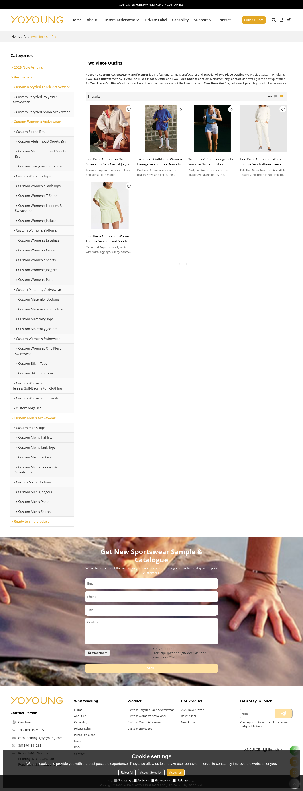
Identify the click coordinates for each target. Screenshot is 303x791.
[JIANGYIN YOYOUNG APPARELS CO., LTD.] (37, 20)
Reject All (127, 772)
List (276, 96)
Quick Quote (254, 20)
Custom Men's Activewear (145, 722)
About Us (80, 716)
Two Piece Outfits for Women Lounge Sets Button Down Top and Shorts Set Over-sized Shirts (160, 162)
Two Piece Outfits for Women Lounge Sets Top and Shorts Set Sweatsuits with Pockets (109, 239)
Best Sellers (188, 716)
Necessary (125, 780)
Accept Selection (151, 772)
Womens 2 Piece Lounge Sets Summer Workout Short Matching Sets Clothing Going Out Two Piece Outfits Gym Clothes (210, 162)
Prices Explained (84, 735)
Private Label (156, 19)
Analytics (143, 780)
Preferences (163, 780)
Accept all (175, 772)
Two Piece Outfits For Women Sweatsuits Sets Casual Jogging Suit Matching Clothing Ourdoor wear (109, 162)
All (25, 36)
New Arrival (188, 722)
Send (151, 668)
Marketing (182, 780)
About (92, 19)
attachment (99, 653)
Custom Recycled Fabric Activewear (151, 710)
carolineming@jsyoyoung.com (40, 738)
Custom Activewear (118, 19)
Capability (180, 19)
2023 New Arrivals (192, 710)
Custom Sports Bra (140, 729)
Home (76, 19)
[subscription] (283, 713)
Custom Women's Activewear (147, 716)
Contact (224, 19)
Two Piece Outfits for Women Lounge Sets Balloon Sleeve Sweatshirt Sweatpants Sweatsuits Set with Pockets (262, 162)
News (77, 741)
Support (201, 19)
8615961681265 (29, 745)
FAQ (77, 747)
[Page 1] (179, 264)
